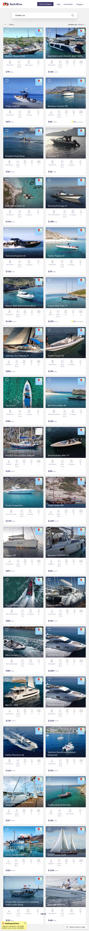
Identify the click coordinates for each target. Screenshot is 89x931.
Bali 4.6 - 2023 (11, 705)
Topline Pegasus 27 (56, 256)
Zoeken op (20, 15)
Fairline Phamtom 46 (14, 755)
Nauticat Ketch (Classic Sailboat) (20, 455)
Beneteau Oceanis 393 (58, 106)
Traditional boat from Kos (59, 805)
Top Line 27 (10, 405)
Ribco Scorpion (12, 655)
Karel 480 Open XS (56, 904)
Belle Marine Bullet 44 (15, 206)
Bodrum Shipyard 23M (15, 56)
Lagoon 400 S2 (54, 605)
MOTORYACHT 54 (56, 655)
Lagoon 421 (10, 555)
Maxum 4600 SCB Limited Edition (20, 305)
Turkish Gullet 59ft (56, 505)
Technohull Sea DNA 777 (58, 455)
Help (59, 4)
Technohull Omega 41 (57, 206)
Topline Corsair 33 (56, 355)
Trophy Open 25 (12, 106)
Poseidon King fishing (15, 156)
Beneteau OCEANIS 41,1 (58, 555)
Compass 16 (53, 156)
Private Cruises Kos (14, 505)
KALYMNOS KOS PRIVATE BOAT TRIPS (65, 56)
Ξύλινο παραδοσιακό (14, 855)
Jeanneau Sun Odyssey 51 (17, 355)
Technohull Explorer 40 (15, 256)
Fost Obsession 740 (14, 605)
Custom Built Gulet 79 (57, 305)
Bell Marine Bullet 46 (57, 405)
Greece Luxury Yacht (57, 855)
